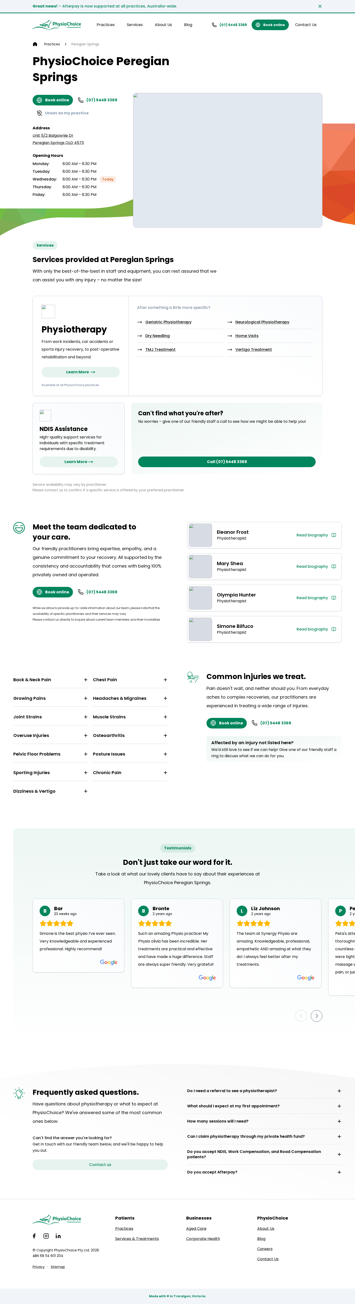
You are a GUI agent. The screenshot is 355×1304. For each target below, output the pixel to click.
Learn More (77, 372)
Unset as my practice (67, 113)
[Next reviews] (316, 1016)
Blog (188, 25)
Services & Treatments (137, 1239)
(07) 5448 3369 (233, 24)
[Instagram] (46, 1236)
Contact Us (306, 25)
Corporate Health (203, 1239)
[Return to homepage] (57, 25)
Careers (265, 1249)
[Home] (35, 44)
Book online (274, 24)
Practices (106, 25)
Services (135, 25)
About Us (163, 25)
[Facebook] (34, 1236)
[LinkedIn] (58, 1236)
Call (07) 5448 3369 (227, 462)
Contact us (100, 1164)
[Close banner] (320, 6)
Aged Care (196, 1228)
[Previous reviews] (301, 1016)
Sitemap (58, 1266)
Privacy (39, 1266)
